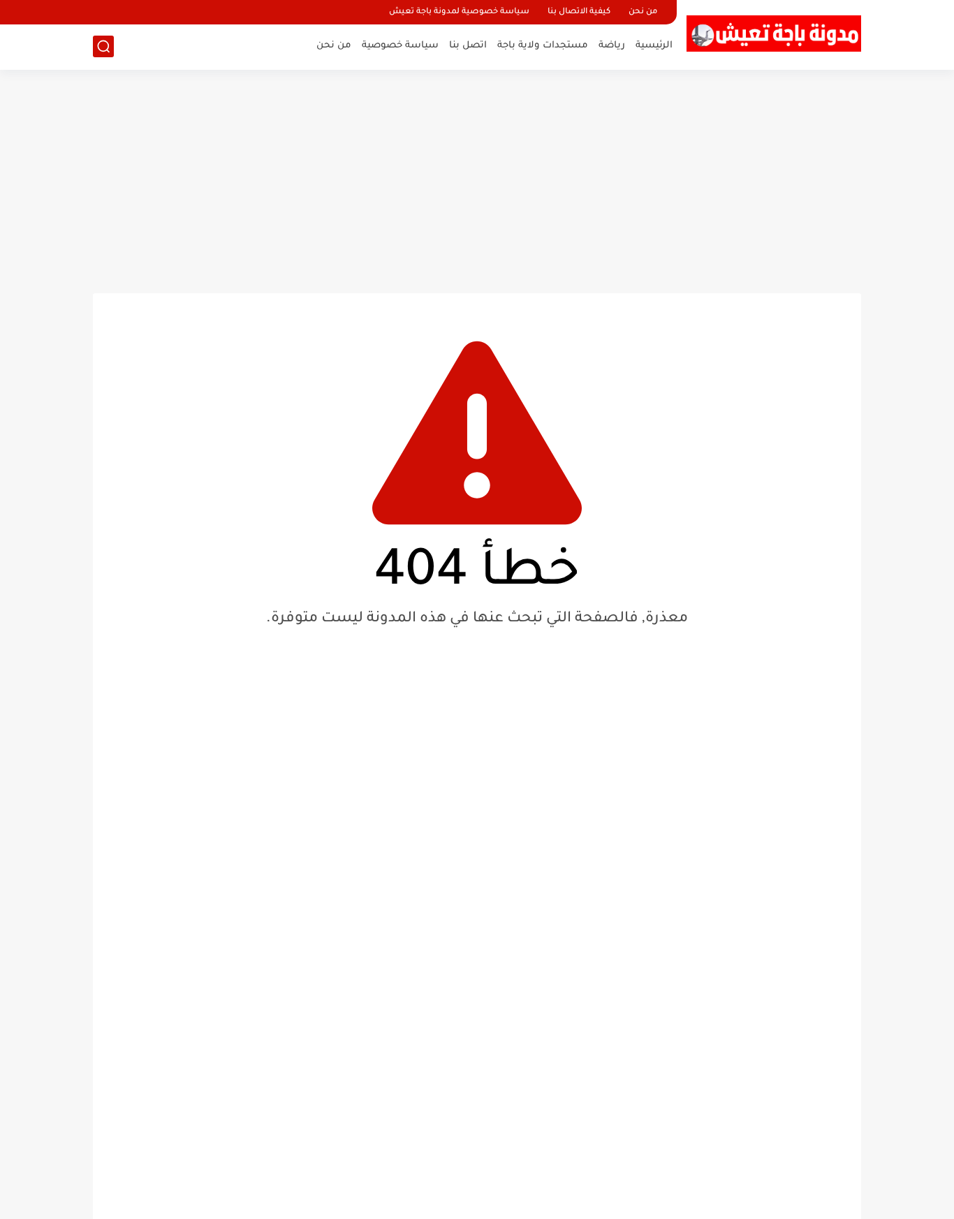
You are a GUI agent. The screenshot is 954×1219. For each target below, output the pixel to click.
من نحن (643, 12)
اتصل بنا (468, 45)
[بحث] (103, 46)
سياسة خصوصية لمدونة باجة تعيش (459, 12)
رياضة (612, 45)
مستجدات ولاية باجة (542, 45)
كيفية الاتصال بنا (579, 12)
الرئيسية (654, 45)
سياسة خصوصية (400, 45)
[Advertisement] (477, 181)
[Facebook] (104, 12)
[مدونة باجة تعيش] (774, 33)
